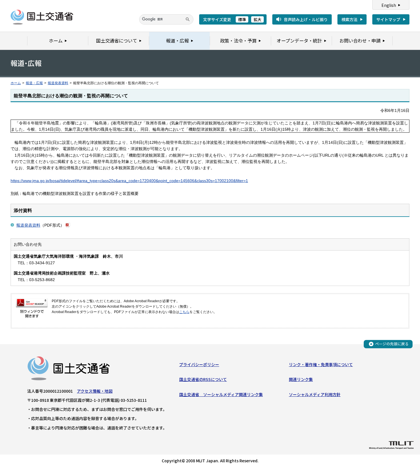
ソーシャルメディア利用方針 (315, 394)
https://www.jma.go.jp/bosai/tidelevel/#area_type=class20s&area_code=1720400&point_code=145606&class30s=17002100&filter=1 (129, 180)
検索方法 (349, 19)
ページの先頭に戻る (392, 343)
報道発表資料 (58, 83)
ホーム (16, 83)
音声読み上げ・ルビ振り (306, 19)
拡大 (257, 19)
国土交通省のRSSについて (203, 379)
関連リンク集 (301, 379)
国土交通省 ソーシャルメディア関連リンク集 (221, 394)
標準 (242, 19)
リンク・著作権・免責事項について (321, 364)
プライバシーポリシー (199, 364)
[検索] (187, 19)
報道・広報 (34, 83)
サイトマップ (388, 19)
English (388, 5)
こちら (184, 312)
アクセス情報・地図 (95, 391)
